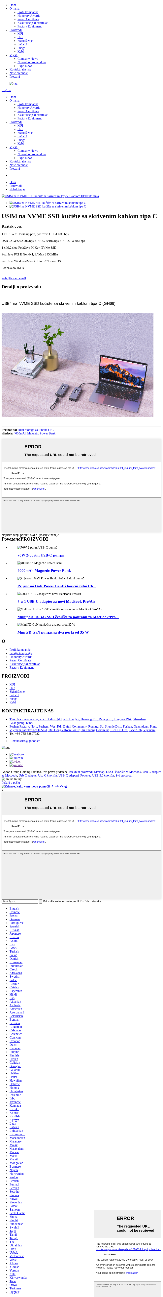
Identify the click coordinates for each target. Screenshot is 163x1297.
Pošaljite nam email (14, 278)
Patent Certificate (28, 19)
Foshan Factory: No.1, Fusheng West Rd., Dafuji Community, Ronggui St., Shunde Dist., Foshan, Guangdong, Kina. (83, 726)
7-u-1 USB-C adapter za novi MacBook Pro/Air (56, 601)
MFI (20, 33)
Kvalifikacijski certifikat (32, 22)
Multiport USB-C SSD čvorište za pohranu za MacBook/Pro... (68, 617)
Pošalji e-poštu (11, 782)
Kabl (20, 51)
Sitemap (99, 772)
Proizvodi (16, 30)
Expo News (24, 65)
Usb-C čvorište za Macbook (123, 772)
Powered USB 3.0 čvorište (97, 775)
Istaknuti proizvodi (81, 772)
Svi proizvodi (123, 775)
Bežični (22, 44)
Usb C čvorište (47, 775)
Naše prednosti (19, 73)
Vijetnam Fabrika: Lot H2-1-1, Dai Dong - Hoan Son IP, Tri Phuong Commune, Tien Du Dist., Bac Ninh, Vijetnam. (82, 730)
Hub (20, 37)
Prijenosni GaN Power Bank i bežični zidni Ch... (56, 586)
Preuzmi (15, 76)
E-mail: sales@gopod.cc (25, 740)
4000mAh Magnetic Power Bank (34, 433)
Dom (13, 5)
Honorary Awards (28, 15)
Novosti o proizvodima (31, 62)
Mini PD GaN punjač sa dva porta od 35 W (53, 632)
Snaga (21, 48)
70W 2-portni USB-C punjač (40, 555)
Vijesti (13, 55)
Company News (27, 58)
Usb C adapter (28, 775)
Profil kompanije (27, 12)
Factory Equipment (29, 26)
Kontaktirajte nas (20, 69)
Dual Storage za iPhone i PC (36, 429)
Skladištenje (25, 40)
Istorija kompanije (21, 653)
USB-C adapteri (68, 775)
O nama (14, 8)
